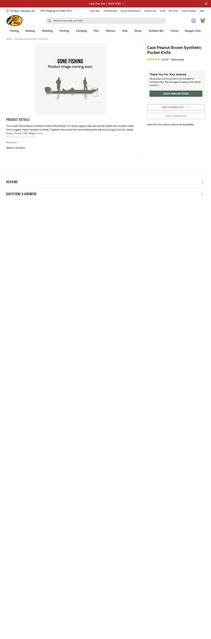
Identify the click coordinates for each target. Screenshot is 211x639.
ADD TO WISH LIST (173, 107)
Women (110, 30)
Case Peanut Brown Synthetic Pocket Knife (174, 50)
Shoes (138, 30)
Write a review (177, 59)
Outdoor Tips (150, 10)
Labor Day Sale (105, 3)
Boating (30, 30)
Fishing (14, 30)
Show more (11, 142)
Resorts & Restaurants (131, 10)
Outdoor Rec (156, 30)
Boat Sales (95, 10)
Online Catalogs (188, 10)
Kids (124, 30)
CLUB (162, 10)
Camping (81, 30)
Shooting (47, 30)
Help (202, 10)
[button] (206, 3)
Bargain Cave (193, 30)
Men (96, 30)
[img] (202, 20)
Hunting (64, 30)
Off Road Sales (110, 10)
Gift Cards (173, 10)
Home (174, 30)
